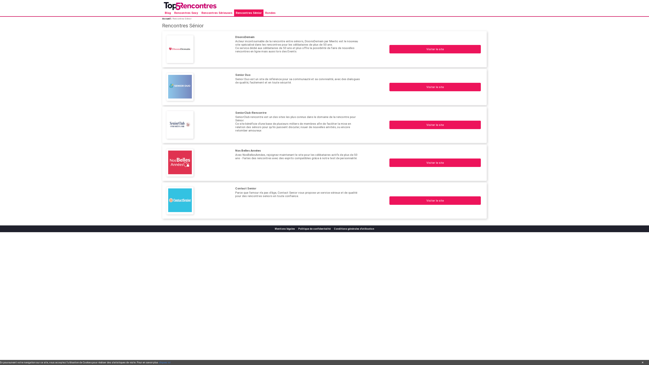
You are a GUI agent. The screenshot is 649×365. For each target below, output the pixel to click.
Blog (168, 13)
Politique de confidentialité (314, 228)
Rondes (270, 13)
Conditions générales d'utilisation (354, 228)
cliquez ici (165, 362)
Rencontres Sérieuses (216, 13)
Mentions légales (285, 228)
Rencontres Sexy (186, 13)
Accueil (166, 18)
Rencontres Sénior (249, 13)
